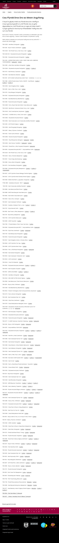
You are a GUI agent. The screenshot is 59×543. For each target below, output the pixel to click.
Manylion (29, 482)
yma (14, 41)
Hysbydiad (36, 404)
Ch (24, 509)
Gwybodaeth (6, 170)
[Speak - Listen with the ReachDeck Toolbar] (32, 6)
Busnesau (9, 1)
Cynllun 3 (10, 83)
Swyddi (44, 1)
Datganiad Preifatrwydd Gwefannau (11, 529)
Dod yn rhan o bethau (32, 1)
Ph (22, 511)
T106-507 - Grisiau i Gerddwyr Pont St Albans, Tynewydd (16, 496)
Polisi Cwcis (5, 526)
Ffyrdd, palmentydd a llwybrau (34, 12)
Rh (27, 511)
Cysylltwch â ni (5, 516)
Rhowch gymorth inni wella (9, 504)
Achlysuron (25, 1)
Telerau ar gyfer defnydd (8, 523)
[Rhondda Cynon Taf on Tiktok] (52, 517)
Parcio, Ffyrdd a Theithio (19, 12)
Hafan (4, 12)
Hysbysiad (14, 62)
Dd (29, 509)
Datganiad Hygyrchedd (8, 532)
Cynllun (22, 44)
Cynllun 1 (28, 68)
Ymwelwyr (19, 1)
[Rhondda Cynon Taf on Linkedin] (46, 517)
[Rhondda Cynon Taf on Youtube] (49, 517)
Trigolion (4, 1)
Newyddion (40, 1)
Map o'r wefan (6, 519)
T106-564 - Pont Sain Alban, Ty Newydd (12, 493)
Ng (41, 509)
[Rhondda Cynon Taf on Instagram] (43, 517)
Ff (36, 509)
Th (34, 511)
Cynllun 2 (33, 68)
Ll (49, 509)
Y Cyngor (14, 1)
